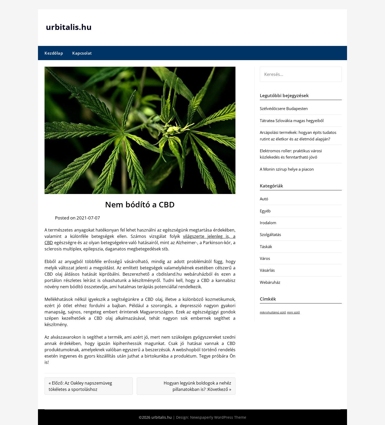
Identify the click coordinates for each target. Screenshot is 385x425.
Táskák (266, 246)
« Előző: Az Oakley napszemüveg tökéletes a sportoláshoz (80, 386)
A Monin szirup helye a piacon (287, 169)
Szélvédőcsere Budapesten (284, 108)
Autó (264, 198)
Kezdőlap (54, 53)
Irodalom (268, 222)
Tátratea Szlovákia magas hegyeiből (292, 120)
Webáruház (270, 282)
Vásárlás (267, 270)
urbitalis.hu (69, 27)
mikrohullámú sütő (273, 312)
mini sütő (293, 312)
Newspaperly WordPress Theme (218, 417)
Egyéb (265, 210)
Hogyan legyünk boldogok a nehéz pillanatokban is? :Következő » (197, 386)
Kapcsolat (82, 53)
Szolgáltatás (270, 234)
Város (265, 258)
